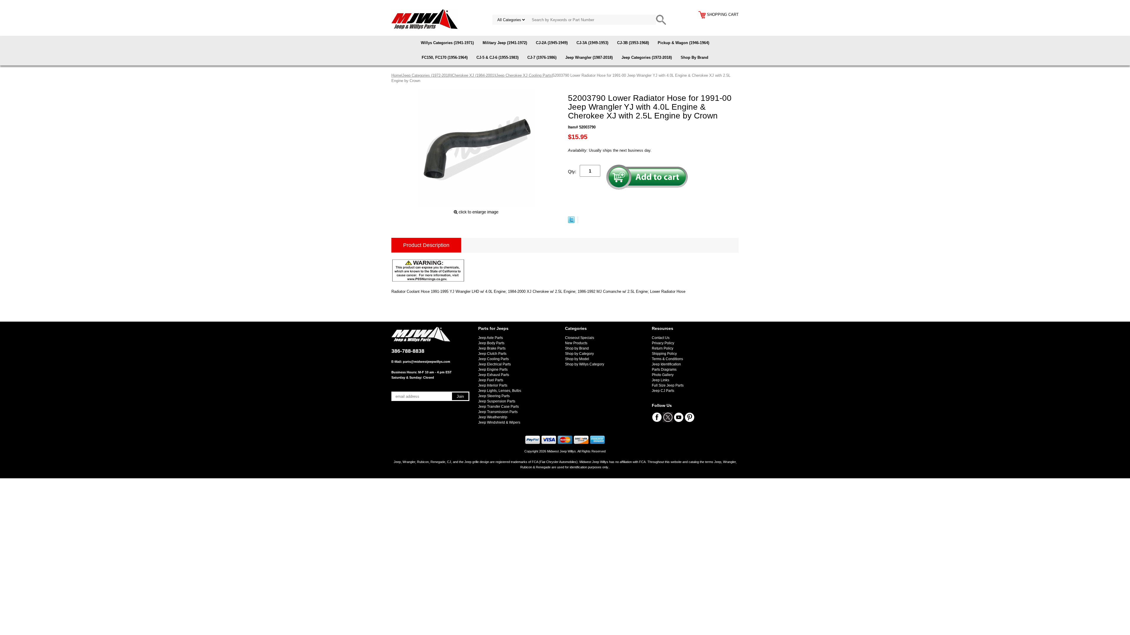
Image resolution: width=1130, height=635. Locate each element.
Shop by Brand (577, 348)
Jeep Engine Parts (493, 369)
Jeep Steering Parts (494, 396)
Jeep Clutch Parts (492, 354)
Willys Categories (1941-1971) (447, 43)
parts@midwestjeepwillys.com (426, 361)
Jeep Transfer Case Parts (498, 407)
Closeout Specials (579, 338)
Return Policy (662, 348)
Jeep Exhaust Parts (493, 375)
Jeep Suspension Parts (496, 401)
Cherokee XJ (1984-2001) (473, 75)
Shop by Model (577, 359)
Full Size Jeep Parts (668, 385)
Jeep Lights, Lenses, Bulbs (499, 391)
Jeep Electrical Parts (494, 364)
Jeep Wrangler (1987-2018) (589, 57)
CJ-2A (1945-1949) (552, 43)
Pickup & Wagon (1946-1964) (683, 43)
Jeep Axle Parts (490, 338)
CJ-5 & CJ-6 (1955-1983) (497, 57)
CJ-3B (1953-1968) (633, 43)
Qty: (572, 171)
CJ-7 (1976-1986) (541, 57)
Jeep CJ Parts (663, 391)
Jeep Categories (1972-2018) (647, 57)
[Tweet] (571, 222)
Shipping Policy (664, 354)
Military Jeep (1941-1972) (505, 43)
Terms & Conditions (667, 359)
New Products (576, 343)
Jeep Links (660, 380)
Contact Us (660, 338)
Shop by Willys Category (584, 364)
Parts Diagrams (664, 369)
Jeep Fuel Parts (490, 380)
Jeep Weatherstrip (492, 417)
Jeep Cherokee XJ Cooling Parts (524, 75)
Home (396, 75)
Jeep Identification (666, 364)
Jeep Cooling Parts (493, 359)
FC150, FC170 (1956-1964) (445, 57)
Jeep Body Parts (491, 343)
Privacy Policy (663, 343)
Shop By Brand (694, 57)
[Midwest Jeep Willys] (424, 19)
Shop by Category (579, 354)
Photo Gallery (663, 375)
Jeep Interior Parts (492, 385)
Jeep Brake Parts (492, 348)
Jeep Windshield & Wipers (499, 422)
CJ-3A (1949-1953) (592, 43)
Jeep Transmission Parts (498, 412)
